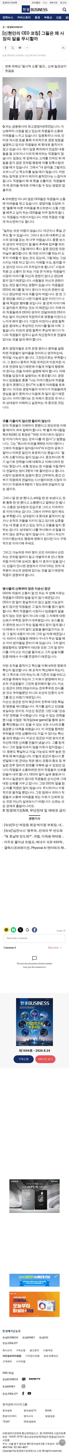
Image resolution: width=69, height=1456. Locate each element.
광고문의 (34, 1350)
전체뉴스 (8, 17)
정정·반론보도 (51, 1355)
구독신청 (24, 1059)
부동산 (48, 17)
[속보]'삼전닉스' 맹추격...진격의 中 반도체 (33, 831)
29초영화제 (30, 1421)
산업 (58, 17)
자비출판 (36, 2)
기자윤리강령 (32, 1355)
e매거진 (53, 2)
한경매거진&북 (10, 2)
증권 (37, 17)
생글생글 (50, 1416)
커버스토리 (24, 17)
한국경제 (7, 1410)
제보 (45, 2)
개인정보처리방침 (12, 1355)
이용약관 (48, 1350)
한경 (10, 1337)
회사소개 (7, 1350)
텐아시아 (28, 1416)
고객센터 (7, 1361)
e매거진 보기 (45, 1059)
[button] (63, 2)
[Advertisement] (34, 1123)
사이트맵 (20, 1361)
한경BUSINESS (15, 27)
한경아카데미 (10, 1416)
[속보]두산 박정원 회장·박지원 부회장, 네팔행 (36, 825)
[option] (34, 1196)
